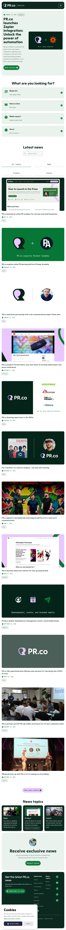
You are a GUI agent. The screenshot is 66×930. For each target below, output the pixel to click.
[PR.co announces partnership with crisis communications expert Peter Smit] (33, 294)
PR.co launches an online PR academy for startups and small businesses (29, 214)
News (3, 220)
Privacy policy (38, 918)
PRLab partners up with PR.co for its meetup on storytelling (25, 774)
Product (4, 374)
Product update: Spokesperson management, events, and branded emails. (30, 621)
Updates (21, 15)
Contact (36, 900)
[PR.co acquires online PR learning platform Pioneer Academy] (33, 244)
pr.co (35, 911)
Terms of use (48, 918)
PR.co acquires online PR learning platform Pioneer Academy (25, 264)
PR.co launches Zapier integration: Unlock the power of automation (13, 30)
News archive (38, 883)
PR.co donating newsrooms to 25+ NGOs (17, 417)
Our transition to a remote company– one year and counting (25, 468)
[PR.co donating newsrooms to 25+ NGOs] (33, 397)
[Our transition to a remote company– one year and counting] (33, 447)
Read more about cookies (12, 918)
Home (36, 880)
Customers (36, 828)
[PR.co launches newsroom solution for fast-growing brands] (33, 550)
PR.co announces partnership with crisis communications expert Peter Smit (31, 314)
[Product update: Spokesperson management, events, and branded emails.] (33, 601)
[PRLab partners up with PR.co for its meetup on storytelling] (33, 754)
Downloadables (39, 893)
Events (4, 730)
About (36, 890)
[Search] (25, 153)
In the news (37, 886)
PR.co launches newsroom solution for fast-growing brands (25, 571)
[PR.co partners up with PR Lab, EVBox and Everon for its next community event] (33, 704)
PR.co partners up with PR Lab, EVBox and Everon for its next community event (33, 724)
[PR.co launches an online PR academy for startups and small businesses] (33, 194)
